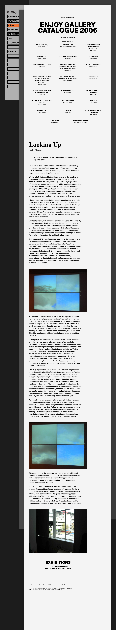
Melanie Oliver (42, 57)
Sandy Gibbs (67, 67)
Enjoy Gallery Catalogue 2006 (67, 27)
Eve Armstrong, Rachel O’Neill (68, 45)
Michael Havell (42, 80)
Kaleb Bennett (42, 111)
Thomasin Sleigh (67, 101)
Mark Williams (93, 112)
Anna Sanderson (68, 78)
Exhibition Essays (67, 17)
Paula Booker (42, 45)
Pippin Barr (93, 47)
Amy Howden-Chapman (80, 121)
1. (29, 585)
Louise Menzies (93, 65)
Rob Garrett (42, 92)
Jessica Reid (93, 57)
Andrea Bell (67, 57)
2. (29, 588)
